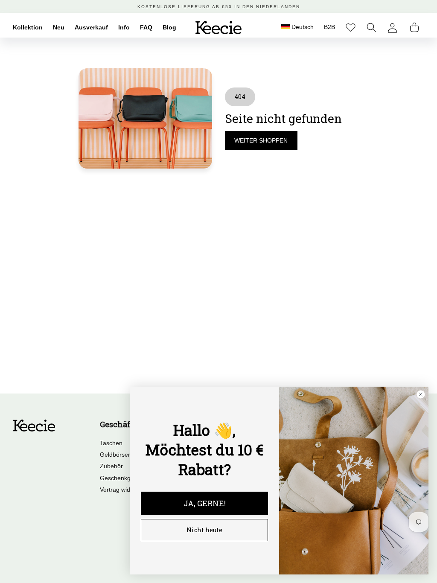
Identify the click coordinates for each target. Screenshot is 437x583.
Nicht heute (204, 530)
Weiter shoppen (261, 140)
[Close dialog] (421, 394)
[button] (371, 27)
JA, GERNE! (205, 503)
